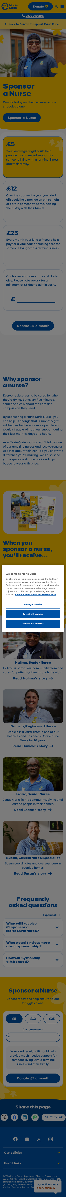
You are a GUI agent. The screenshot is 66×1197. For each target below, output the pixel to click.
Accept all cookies (33, 623)
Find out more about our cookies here (35, 594)
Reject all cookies (33, 614)
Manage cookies (33, 604)
